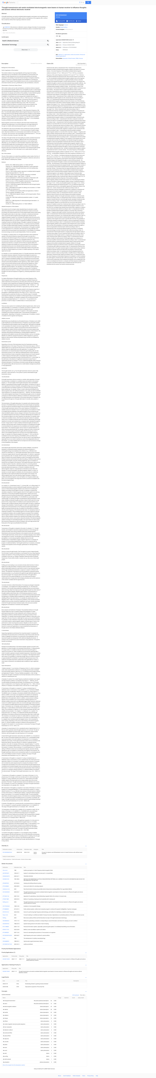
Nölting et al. (6, 902)
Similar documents (75, 54)
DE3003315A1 (6, 879)
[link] (26, 28)
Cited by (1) (61, 54)
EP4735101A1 (6, 912)
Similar (79, 21)
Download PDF (61, 21)
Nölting (4, 917)
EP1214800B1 (6, 926)
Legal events (67, 54)
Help (97, 1075)
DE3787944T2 (6, 873)
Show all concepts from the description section (14, 1065)
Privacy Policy (90, 1075)
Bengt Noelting (63, 27)
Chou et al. (5, 870)
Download (76, 995)
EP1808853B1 (6, 909)
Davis (4, 938)
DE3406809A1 (6, 941)
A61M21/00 (7, 27)
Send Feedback (67, 1075)
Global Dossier (71, 58)
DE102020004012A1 (7, 852)
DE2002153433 (6, 959)
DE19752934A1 (6, 906)
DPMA (77, 58)
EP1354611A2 (6, 896)
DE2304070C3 (6, 923)
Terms (83, 1075)
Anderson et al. (6, 889)
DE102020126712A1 (7, 944)
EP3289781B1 (6, 883)
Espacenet (65, 58)
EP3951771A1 (6, 929)
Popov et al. (5, 915)
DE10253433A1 (6, 892)
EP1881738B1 (6, 899)
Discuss (81, 58)
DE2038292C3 (6, 920)
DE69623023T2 (6, 876)
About (59, 1075)
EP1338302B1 (6, 932)
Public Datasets (76, 1075)
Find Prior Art (71, 21)
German (66, 25)
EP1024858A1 (6, 886)
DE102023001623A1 (7, 935)
